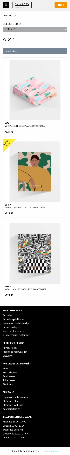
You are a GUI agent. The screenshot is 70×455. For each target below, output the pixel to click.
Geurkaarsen (9, 376)
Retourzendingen (11, 327)
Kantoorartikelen (11, 409)
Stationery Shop (11, 401)
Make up (7, 368)
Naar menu (6, 5)
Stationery (8, 384)
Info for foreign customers (16, 335)
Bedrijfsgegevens (13, 343)
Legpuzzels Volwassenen (15, 397)
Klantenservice (12, 310)
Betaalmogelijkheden (14, 319)
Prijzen (11, 29)
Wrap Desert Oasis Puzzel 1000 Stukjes (35, 97)
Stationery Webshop (13, 405)
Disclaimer (8, 355)
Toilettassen (9, 380)
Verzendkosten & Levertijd (16, 323)
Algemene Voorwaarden (15, 351)
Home (5, 15)
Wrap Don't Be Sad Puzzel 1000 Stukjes (35, 178)
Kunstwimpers (10, 372)
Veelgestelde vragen (13, 331)
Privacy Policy (10, 348)
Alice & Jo (8, 392)
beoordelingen (51, 451)
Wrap (13, 15)
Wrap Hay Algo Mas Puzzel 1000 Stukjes (35, 260)
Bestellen (8, 315)
